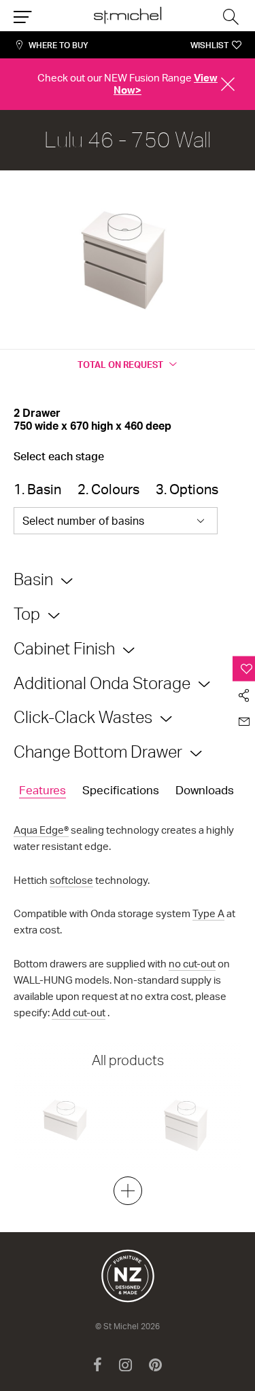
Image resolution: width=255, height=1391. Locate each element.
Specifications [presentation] (120, 790)
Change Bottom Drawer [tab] (98, 751)
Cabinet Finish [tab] (64, 648)
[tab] (42, 791)
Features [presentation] (42, 790)
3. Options (187, 489)
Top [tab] (27, 614)
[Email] (244, 721)
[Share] (244, 694)
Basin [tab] (33, 579)
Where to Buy (58, 45)
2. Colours (108, 489)
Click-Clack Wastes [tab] (83, 717)
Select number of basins (83, 520)
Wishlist (209, 45)
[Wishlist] (244, 668)
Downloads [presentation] (204, 790)
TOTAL (120, 364)
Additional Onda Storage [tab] (102, 683)
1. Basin (37, 489)
